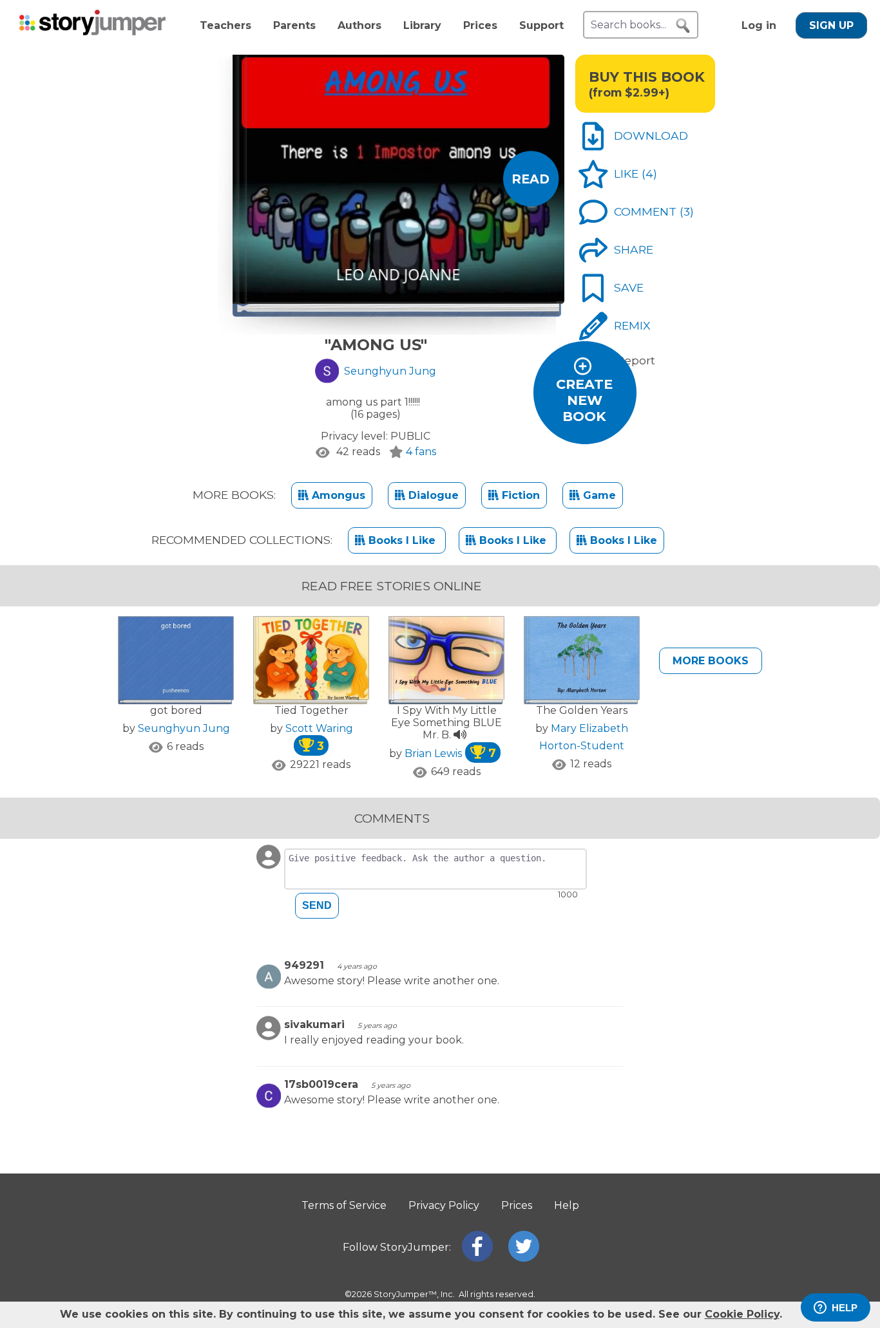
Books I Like (402, 540)
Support (541, 25)
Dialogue (432, 495)
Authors (359, 25)
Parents (294, 25)
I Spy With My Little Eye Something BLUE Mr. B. (446, 722)
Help (566, 1205)
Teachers (225, 25)
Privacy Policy (443, 1205)
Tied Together (311, 710)
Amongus (337, 495)
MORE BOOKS (711, 661)
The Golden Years (581, 710)
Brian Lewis (450, 753)
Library (422, 25)
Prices (480, 25)
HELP (844, 1307)
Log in (758, 25)
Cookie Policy (742, 1314)
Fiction (519, 495)
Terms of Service (344, 1205)
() (649, 173)
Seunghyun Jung (184, 728)
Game (598, 495)
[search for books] (683, 25)
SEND (317, 905)
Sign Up (831, 25)
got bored (176, 710)
